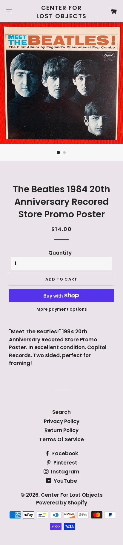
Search (61, 412)
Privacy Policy (61, 421)
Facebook (64, 453)
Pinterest (64, 462)
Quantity (60, 252)
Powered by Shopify (61, 502)
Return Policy (61, 430)
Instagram (64, 471)
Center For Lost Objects (61, 12)
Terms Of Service (61, 439)
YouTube (65, 480)
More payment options (61, 309)
